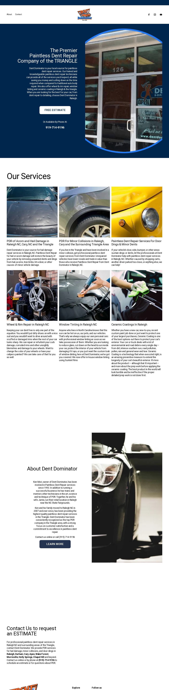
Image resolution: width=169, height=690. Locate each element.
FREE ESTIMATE (55, 110)
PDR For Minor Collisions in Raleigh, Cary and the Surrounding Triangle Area (84, 242)
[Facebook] (149, 14)
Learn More (55, 544)
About (9, 14)
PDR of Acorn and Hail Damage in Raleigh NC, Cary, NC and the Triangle (30, 242)
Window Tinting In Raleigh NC (78, 324)
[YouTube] (161, 14)
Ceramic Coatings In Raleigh (129, 324)
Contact (18, 14)
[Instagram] (155, 14)
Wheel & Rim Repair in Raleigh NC (28, 324)
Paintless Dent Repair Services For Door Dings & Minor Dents (136, 242)
